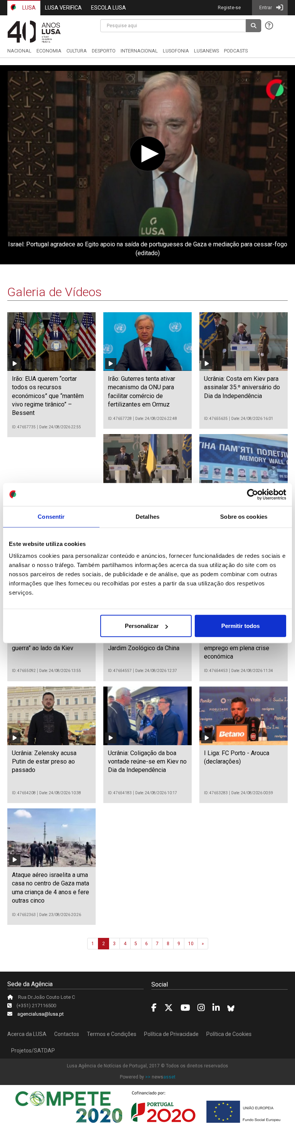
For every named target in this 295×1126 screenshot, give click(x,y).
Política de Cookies (229, 1034)
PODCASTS (236, 51)
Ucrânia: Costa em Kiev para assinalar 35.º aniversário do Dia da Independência (242, 387)
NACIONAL (19, 51)
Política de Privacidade (171, 1034)
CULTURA (76, 51)
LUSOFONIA (176, 51)
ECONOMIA (48, 51)
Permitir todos (240, 626)
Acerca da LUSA (26, 1034)
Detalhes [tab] (147, 516)
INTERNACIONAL (139, 51)
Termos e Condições (111, 1034)
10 (191, 943)
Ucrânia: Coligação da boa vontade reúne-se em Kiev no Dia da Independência (147, 761)
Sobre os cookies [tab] (243, 516)
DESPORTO (104, 51)
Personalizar (142, 626)
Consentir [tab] (51, 516)
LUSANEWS (206, 51)
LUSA (28, 8)
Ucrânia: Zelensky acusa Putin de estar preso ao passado (44, 761)
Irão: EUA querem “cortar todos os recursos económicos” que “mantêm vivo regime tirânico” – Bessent (48, 396)
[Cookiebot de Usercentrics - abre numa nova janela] (252, 494)
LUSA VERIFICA (63, 8)
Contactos (66, 1034)
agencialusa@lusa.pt (40, 1014)
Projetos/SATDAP (33, 1050)
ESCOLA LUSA (108, 8)
